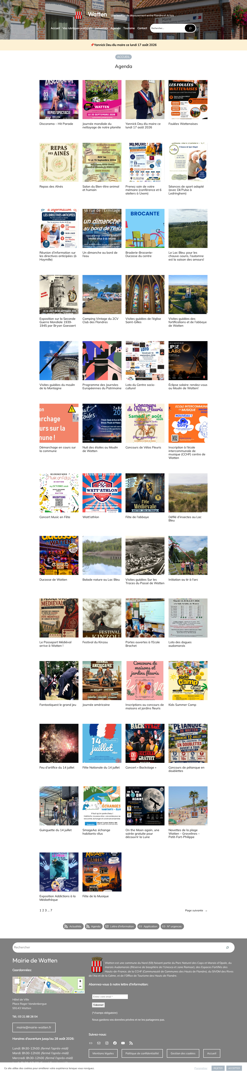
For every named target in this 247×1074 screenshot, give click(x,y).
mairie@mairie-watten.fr (34, 1027)
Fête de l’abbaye (137, 517)
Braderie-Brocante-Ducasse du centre (139, 254)
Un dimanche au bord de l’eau (100, 254)
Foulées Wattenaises (183, 124)
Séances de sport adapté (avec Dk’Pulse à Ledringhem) (186, 190)
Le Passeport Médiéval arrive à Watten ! (55, 644)
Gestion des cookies (183, 1053)
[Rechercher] (190, 28)
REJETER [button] (218, 1068)
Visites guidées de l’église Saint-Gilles (143, 320)
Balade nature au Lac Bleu (101, 579)
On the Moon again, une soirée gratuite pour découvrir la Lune (142, 833)
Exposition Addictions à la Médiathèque (57, 898)
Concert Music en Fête (54, 517)
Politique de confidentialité (142, 1053)
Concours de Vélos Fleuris (143, 447)
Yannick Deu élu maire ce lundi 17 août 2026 (125, 45)
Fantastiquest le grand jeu (57, 705)
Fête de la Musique (96, 896)
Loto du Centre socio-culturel (140, 386)
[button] (48, 984)
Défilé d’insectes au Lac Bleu (185, 518)
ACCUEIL (123, 57)
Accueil (211, 1053)
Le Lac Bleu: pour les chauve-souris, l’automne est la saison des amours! (186, 256)
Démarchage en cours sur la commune (57, 449)
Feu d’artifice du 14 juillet (56, 767)
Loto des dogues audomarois (180, 644)
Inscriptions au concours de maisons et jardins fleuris (145, 706)
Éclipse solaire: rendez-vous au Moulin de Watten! (188, 386)
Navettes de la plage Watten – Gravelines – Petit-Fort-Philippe (184, 833)
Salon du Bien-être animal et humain (101, 188)
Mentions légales (103, 1053)
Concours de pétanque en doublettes (186, 769)
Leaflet (80, 992)
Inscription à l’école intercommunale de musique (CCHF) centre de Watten (187, 453)
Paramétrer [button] (200, 1068)
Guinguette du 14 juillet (55, 830)
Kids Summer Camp (182, 705)
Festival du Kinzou (95, 642)
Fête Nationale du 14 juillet (101, 767)
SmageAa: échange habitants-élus (96, 831)
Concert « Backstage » (141, 767)
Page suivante (196, 910)
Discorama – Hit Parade (56, 124)
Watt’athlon (91, 517)
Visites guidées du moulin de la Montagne (57, 386)
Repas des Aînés (51, 186)
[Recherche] (227, 947)
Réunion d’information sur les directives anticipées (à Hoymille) (57, 256)
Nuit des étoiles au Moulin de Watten (100, 449)
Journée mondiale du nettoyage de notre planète (102, 125)
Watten (97, 14)
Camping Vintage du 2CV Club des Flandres (100, 320)
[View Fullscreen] (16, 981)
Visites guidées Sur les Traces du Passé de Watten (145, 581)
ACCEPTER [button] (234, 1068)
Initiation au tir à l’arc (183, 579)
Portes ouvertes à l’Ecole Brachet (143, 644)
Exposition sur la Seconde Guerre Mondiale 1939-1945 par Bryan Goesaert (57, 322)
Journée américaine (96, 705)
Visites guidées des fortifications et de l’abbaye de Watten (188, 322)
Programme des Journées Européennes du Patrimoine (102, 386)
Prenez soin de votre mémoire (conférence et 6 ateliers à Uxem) (143, 190)
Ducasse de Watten (53, 579)
